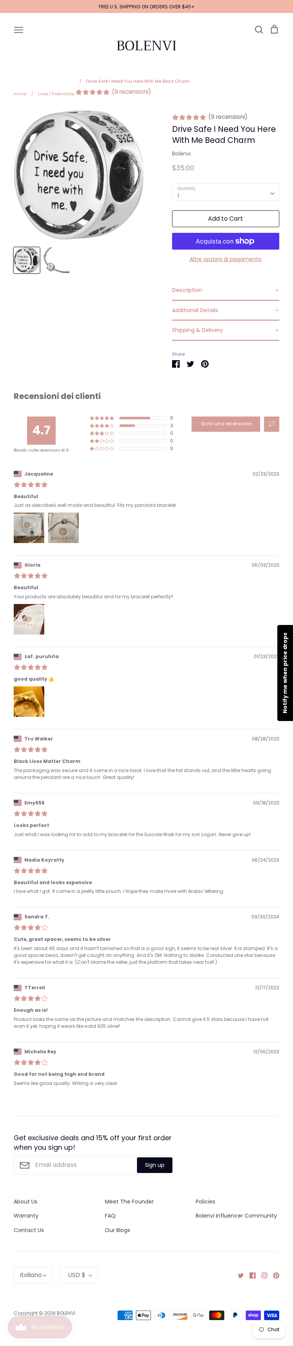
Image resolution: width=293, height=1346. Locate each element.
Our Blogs (117, 1230)
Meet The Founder (129, 1201)
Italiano (31, 1275)
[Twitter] (238, 1275)
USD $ (76, 1275)
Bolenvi (181, 153)
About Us (25, 1201)
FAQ (110, 1215)
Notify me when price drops (285, 673)
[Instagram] (261, 1275)
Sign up (154, 1165)
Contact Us (29, 1230)
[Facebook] (250, 1275)
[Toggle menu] (19, 29)
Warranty (26, 1215)
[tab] (225, 290)
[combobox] (225, 192)
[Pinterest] (273, 1275)
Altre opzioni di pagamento (226, 259)
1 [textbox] (178, 196)
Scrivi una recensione (226, 423)
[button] (271, 424)
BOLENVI (146, 45)
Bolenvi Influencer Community (236, 1215)
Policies (205, 1201)
